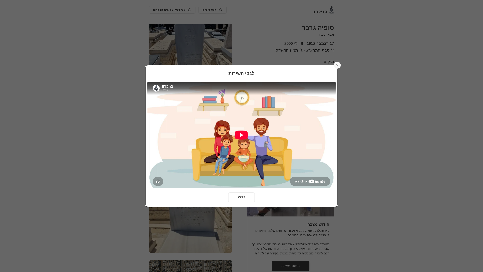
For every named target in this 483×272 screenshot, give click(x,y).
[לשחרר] (337, 65)
